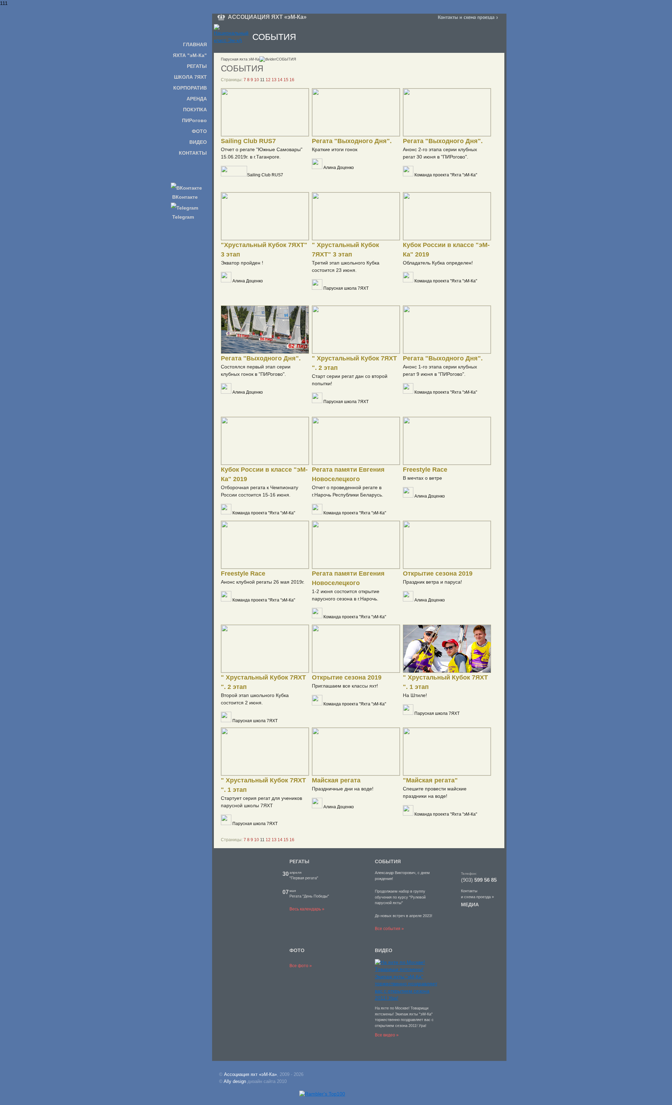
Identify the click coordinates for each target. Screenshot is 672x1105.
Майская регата (336, 780)
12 (268, 79)
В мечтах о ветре (422, 478)
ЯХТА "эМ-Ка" (190, 55)
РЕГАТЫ (197, 66)
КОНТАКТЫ (193, 153)
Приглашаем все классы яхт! (345, 686)
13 (274, 79)
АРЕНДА (197, 98)
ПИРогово (194, 120)
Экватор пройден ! (242, 263)
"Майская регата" (430, 780)
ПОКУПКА (195, 109)
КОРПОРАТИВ (190, 88)
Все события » (389, 928)
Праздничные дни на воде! (342, 788)
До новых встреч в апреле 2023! (403, 916)
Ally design (235, 1081)
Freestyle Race (425, 469)
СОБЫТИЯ (388, 861)
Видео (383, 950)
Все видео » (387, 1035)
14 (280, 79)
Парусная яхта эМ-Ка (240, 59)
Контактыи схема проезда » (477, 894)
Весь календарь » (306, 909)
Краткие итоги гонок (334, 149)
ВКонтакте (184, 197)
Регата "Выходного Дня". (352, 141)
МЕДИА (470, 904)
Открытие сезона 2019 (437, 573)
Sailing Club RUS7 (248, 141)
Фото (296, 950)
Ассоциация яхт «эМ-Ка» (250, 1074)
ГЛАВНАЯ (195, 44)
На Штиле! (415, 695)
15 (286, 79)
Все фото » (300, 965)
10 (256, 79)
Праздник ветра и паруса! (432, 582)
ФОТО (199, 131)
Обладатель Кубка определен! (438, 263)
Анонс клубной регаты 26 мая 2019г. (262, 582)
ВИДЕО (198, 142)
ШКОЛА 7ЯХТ (190, 77)
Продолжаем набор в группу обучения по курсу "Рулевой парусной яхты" (400, 897)
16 (291, 79)
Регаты (299, 861)
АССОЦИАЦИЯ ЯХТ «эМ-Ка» (267, 17)
